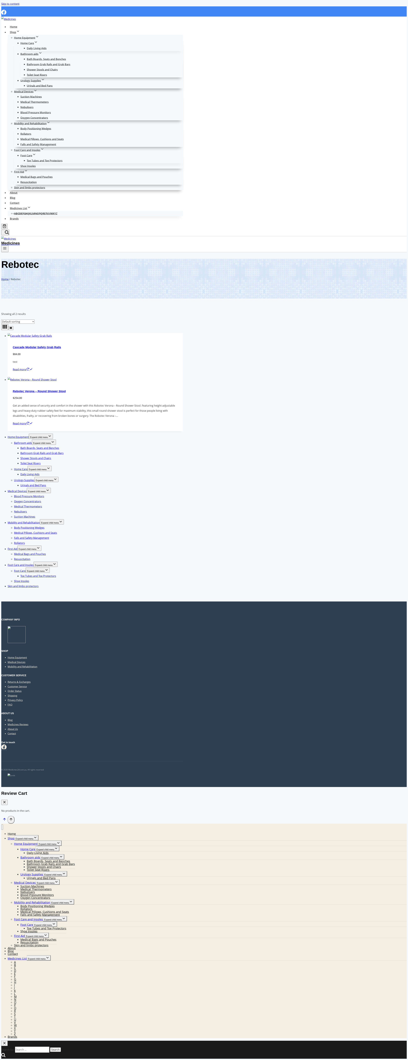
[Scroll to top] (4, 820)
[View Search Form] (5, 232)
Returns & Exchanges (19, 681)
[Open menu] (4, 248)
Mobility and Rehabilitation (24, 522)
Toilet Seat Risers (37, 74)
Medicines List (17, 958)
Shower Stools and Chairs (42, 69)
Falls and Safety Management (38, 144)
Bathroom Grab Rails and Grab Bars (48, 64)
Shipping (12, 695)
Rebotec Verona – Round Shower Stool (39, 391)
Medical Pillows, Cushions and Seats (42, 139)
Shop (11, 838)
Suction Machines (31, 96)
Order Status (15, 690)
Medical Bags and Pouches (36, 176)
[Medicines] (8, 19)
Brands (14, 218)
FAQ (10, 704)
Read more (20, 369)
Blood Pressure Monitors (35, 112)
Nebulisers (26, 107)
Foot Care (20, 571)
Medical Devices (17, 491)
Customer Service (17, 686)
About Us (13, 729)
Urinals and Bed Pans (40, 85)
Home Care (21, 469)
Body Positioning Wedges (35, 128)
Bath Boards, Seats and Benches (46, 59)
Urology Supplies (24, 480)
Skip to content (10, 4)
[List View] (10, 328)
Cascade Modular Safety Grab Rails (37, 347)
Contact (14, 203)
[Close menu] (2, 827)
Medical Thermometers (34, 102)
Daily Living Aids (37, 48)
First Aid (12, 549)
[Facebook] (3, 14)
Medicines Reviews (18, 724)
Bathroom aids (23, 443)
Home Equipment (18, 437)
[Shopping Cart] (4, 226)
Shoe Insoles (28, 166)
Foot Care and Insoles (21, 565)
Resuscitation (28, 182)
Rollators (25, 133)
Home (13, 27)
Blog (12, 198)
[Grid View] (4, 327)
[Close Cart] (4, 802)
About (13, 192)
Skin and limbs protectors (29, 187)
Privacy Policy (15, 700)
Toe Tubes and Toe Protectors (44, 160)
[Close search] (4, 1043)
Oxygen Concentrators (34, 117)
